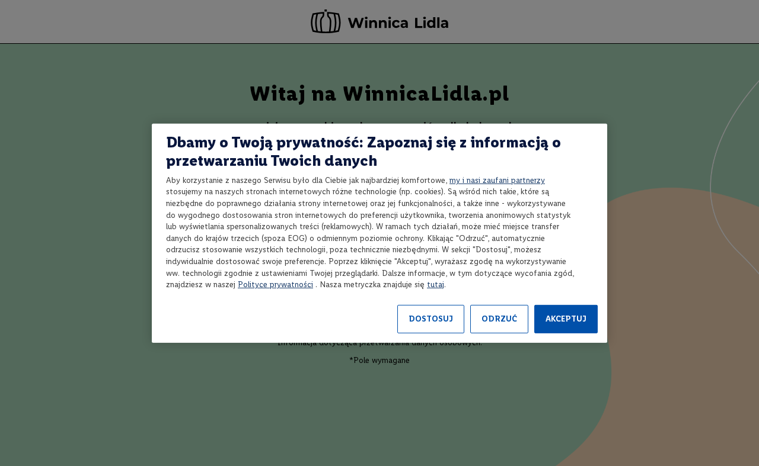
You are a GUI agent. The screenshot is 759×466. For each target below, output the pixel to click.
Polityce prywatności (275, 284)
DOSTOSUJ (431, 319)
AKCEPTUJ (566, 319)
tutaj (435, 284)
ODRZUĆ (499, 319)
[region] (379, 232)
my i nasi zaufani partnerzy (497, 180)
